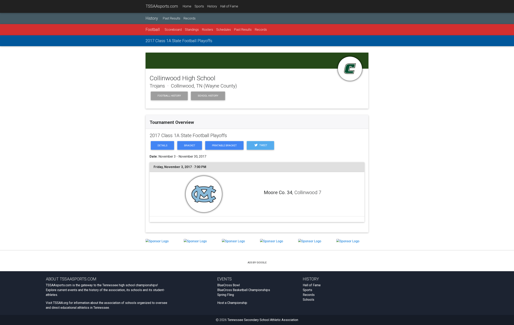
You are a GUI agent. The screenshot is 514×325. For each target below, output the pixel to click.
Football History (169, 95)
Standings (192, 30)
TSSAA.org (60, 303)
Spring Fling (225, 295)
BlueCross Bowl (228, 285)
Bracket (189, 145)
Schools (308, 300)
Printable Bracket (224, 145)
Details (162, 145)
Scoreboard (173, 30)
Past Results (171, 18)
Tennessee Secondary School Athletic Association (262, 320)
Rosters (207, 30)
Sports (199, 6)
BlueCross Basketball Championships (243, 290)
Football (153, 29)
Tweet (263, 145)
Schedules (223, 30)
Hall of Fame (229, 6)
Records (190, 18)
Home (187, 6)
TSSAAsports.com (162, 6)
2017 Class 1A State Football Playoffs (179, 40)
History (212, 6)
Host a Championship (232, 303)
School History (208, 95)
